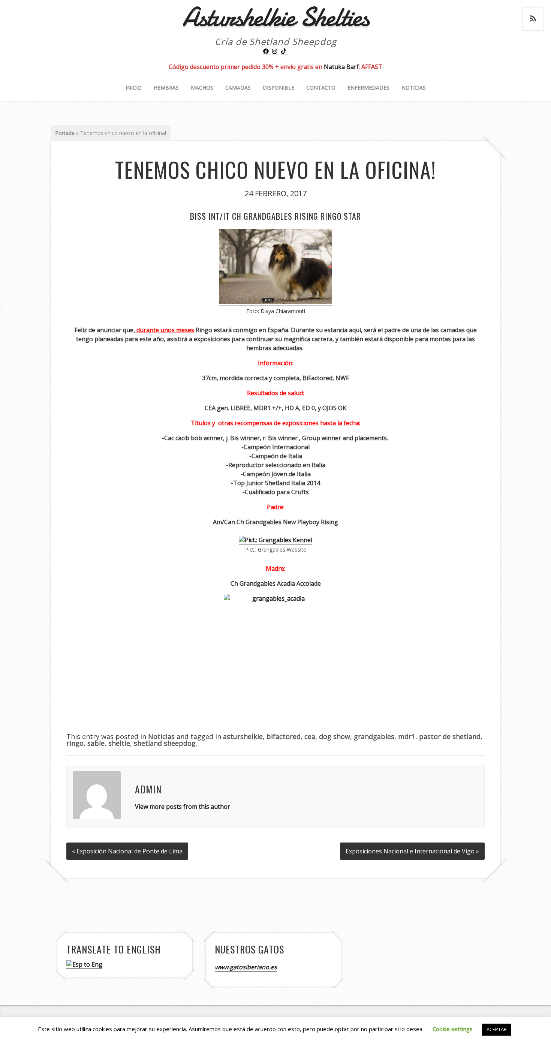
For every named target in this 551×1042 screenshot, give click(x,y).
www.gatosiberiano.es (246, 967)
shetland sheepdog (165, 743)
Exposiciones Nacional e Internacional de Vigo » (412, 851)
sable (96, 743)
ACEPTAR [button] (497, 1029)
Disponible (278, 87)
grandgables (374, 736)
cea (309, 736)
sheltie (119, 743)
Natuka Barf (341, 67)
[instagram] (275, 51)
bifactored (284, 736)
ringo (75, 743)
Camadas (238, 87)
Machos (202, 87)
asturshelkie (243, 736)
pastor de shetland (450, 736)
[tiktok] (284, 51)
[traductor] (84, 964)
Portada (65, 132)
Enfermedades (368, 87)
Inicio (134, 87)
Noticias (413, 87)
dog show (334, 736)
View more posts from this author (182, 806)
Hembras (166, 87)
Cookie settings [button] (453, 1029)
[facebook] (267, 51)
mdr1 (406, 736)
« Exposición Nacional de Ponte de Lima (127, 851)
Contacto (320, 87)
